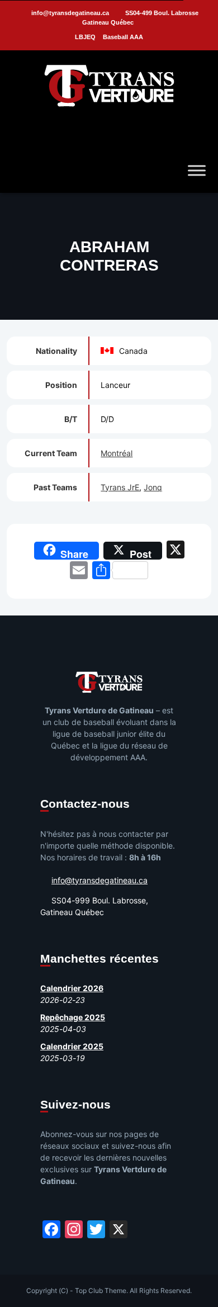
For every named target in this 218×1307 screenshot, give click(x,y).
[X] (175, 551)
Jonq (153, 487)
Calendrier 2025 (71, 1046)
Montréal (116, 453)
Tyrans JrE (120, 487)
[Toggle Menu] (197, 170)
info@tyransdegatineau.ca (70, 13)
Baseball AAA (123, 37)
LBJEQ (85, 37)
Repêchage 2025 (72, 1017)
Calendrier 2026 (71, 988)
